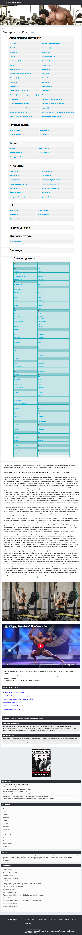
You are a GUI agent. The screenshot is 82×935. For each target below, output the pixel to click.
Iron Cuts (5, 823)
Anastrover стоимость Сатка (10, 906)
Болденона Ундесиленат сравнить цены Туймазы (19, 699)
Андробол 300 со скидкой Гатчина (14, 692)
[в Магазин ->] (41, 776)
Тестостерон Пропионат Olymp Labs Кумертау (23, 901)
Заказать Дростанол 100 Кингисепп (10, 903)
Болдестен (6, 814)
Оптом (74, 919)
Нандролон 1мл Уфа (10, 878)
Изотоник (5, 809)
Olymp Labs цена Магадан (10, 892)
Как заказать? (41, 919)
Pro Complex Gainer (8, 835)
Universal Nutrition (7, 843)
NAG (4, 840)
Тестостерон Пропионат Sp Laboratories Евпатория (23, 895)
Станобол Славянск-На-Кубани (13, 705)
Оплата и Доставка (55, 919)
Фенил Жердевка (10, 872)
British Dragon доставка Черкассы (14, 702)
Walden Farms (6, 829)
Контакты (28, 924)
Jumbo (4, 811)
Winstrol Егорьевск (7, 869)
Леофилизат (6, 837)
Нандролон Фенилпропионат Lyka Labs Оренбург (14, 909)
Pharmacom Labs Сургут (8, 897)
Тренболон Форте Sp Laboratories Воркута (16, 696)
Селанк (5, 820)
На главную (29, 919)
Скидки (66, 919)
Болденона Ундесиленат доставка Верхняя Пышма (22, 884)
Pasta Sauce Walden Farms (12, 709)
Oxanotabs (6, 826)
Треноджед (6, 846)
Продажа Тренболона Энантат (13, 886)
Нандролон (6, 817)
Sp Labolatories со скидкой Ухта (9, 889)
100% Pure (6, 832)
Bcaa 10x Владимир (7, 880)
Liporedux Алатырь (8, 875)
